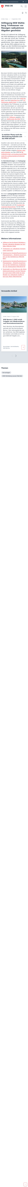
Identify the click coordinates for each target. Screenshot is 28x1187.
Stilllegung (12, 117)
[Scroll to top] (25, 1184)
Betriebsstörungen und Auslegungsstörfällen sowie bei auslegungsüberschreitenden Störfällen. (14, 155)
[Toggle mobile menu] (25, 6)
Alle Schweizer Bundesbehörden (9, 1)
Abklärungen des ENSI (13, 119)
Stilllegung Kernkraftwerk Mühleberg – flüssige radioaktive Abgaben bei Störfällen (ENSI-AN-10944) (14, 244)
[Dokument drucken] (22, 12)
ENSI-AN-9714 (15, 100)
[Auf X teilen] (26, 12)
